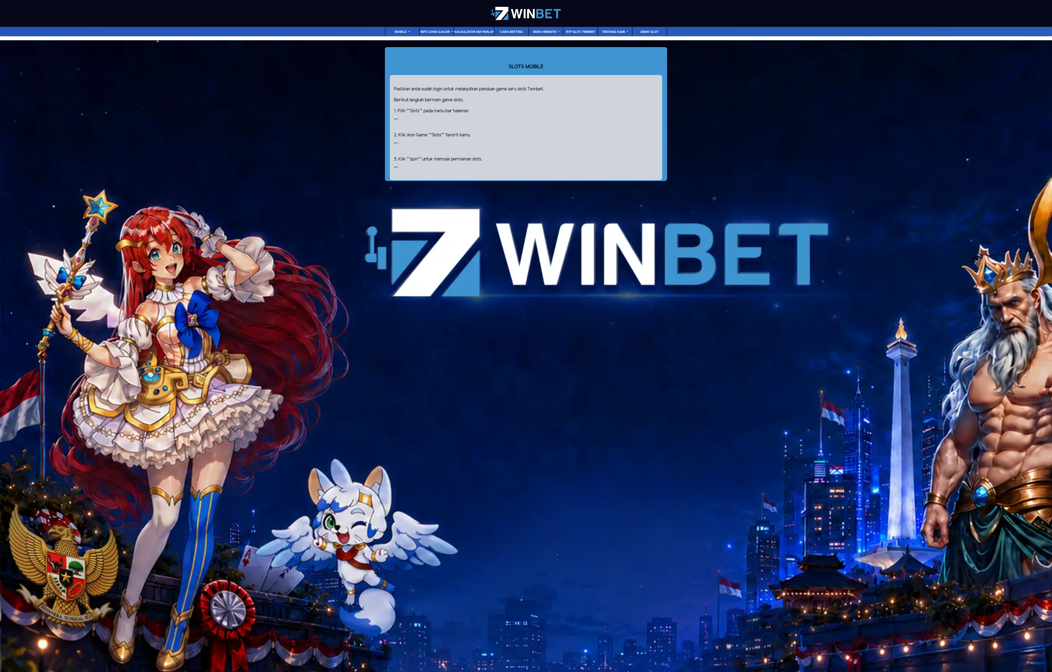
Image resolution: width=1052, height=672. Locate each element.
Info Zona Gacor (436, 31)
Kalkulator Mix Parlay (474, 31)
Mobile (401, 31)
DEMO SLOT (650, 31)
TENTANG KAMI (614, 31)
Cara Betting (511, 31)
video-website (545, 31)
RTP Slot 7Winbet (580, 31)
